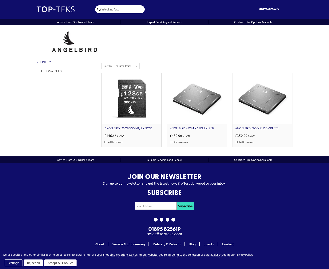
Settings (13, 263)
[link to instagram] (161, 220)
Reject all (33, 263)
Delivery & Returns (167, 244)
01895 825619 (164, 229)
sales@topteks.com (164, 234)
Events (209, 244)
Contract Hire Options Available (253, 22)
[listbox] (126, 66)
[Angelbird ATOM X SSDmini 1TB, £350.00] (262, 98)
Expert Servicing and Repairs (164, 22)
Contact (228, 244)
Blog (192, 244)
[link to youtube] (167, 220)
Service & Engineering (128, 244)
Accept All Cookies (60, 263)
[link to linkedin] (173, 220)
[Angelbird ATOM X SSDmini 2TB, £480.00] (197, 98)
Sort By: (108, 65)
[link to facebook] (156, 220)
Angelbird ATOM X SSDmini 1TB (257, 128)
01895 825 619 (269, 9)
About (99, 244)
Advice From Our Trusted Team (75, 22)
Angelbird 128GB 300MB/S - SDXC (128, 128)
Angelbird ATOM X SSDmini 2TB (192, 128)
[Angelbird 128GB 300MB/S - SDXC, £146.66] (131, 98)
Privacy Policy (244, 254)
